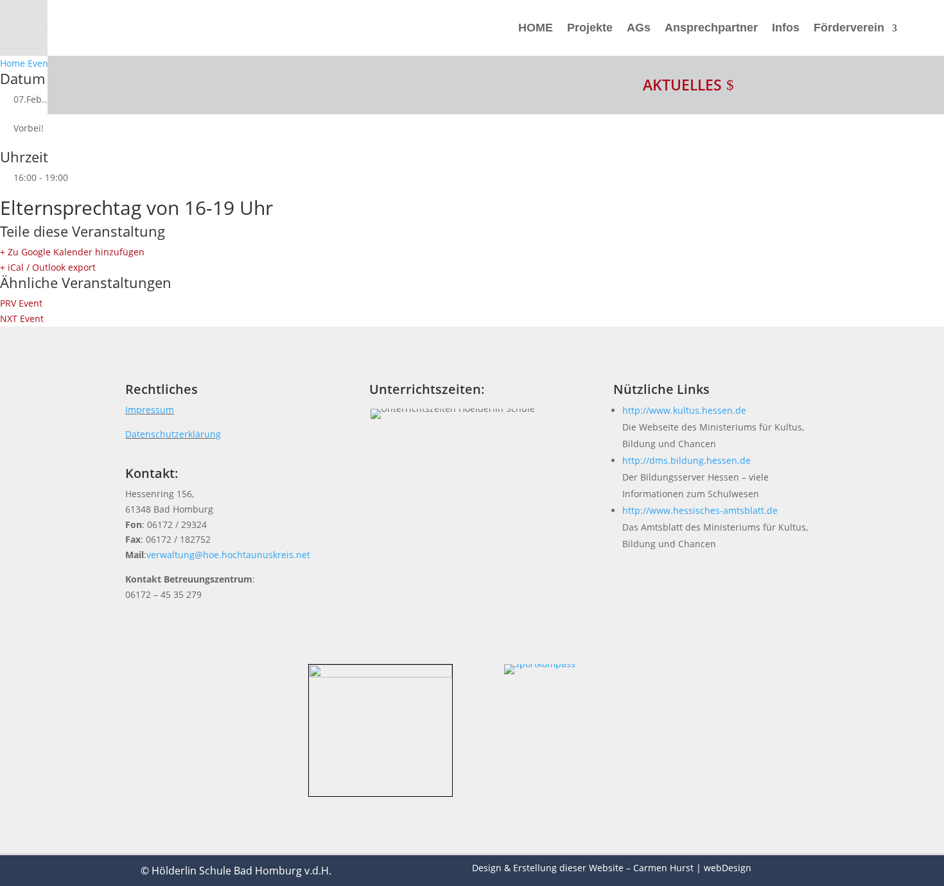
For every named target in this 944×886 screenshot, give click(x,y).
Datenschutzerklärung (173, 434)
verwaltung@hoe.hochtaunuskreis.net (228, 555)
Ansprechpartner (711, 27)
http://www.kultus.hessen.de (684, 410)
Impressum (149, 410)
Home (14, 63)
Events (42, 63)
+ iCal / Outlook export (48, 267)
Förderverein (849, 27)
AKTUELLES (682, 84)
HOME (535, 27)
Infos (786, 27)
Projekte (590, 27)
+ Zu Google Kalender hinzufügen (72, 252)
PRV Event (21, 303)
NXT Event (22, 318)
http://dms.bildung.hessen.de (686, 460)
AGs (639, 27)
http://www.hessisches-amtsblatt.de (700, 510)
